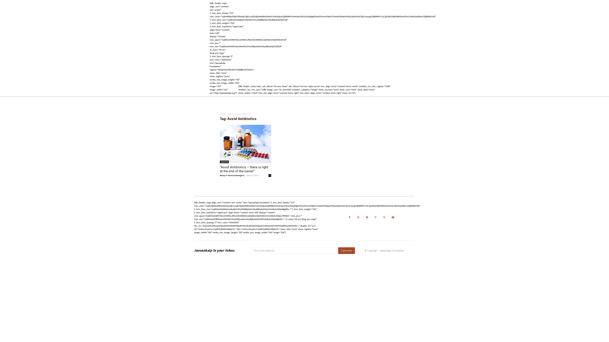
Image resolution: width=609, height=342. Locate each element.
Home (222, 114)
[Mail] (366, 217)
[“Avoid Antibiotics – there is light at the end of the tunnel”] (245, 144)
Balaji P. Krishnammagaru (232, 175)
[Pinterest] (375, 217)
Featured (224, 162)
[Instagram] (358, 217)
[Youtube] (393, 217)
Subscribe (346, 250)
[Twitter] (384, 217)
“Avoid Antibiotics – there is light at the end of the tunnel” (244, 169)
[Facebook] (349, 217)
